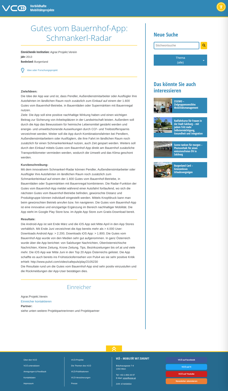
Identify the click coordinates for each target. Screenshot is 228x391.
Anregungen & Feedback (35, 371)
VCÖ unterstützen (32, 366)
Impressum (29, 383)
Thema (180, 60)
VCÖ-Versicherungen (80, 377)
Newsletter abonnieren (186, 381)
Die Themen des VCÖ (81, 366)
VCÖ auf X (186, 367)
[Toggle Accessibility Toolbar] (221, 7)
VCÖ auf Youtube (186, 374)
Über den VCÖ (30, 360)
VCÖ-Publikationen (80, 371)
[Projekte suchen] (204, 45)
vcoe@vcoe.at (129, 378)
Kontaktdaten (30, 377)
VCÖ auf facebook (186, 360)
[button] (79, 70)
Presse (74, 383)
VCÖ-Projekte (77, 360)
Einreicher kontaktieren (36, 301)
